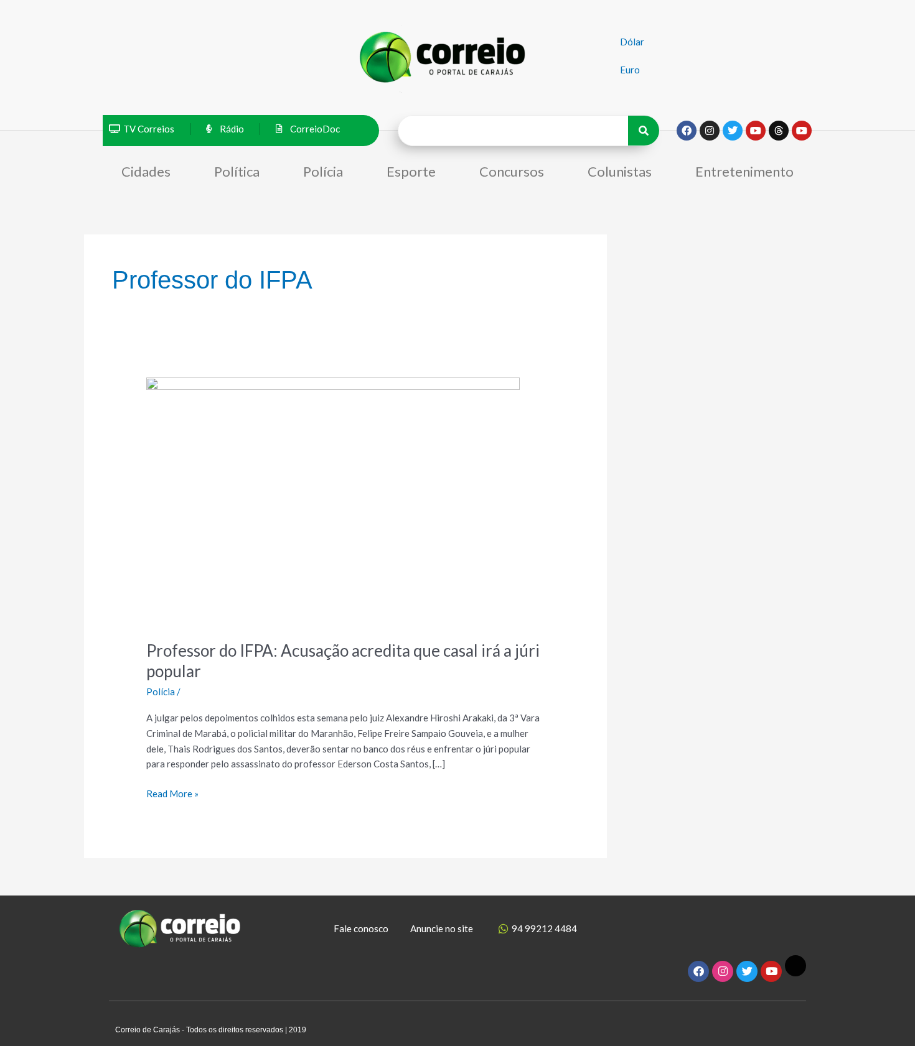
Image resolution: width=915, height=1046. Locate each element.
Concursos (511, 171)
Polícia (323, 171)
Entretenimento (744, 171)
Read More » (172, 792)
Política (237, 171)
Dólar (632, 41)
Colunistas (620, 171)
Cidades (146, 171)
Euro (630, 69)
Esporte (411, 171)
